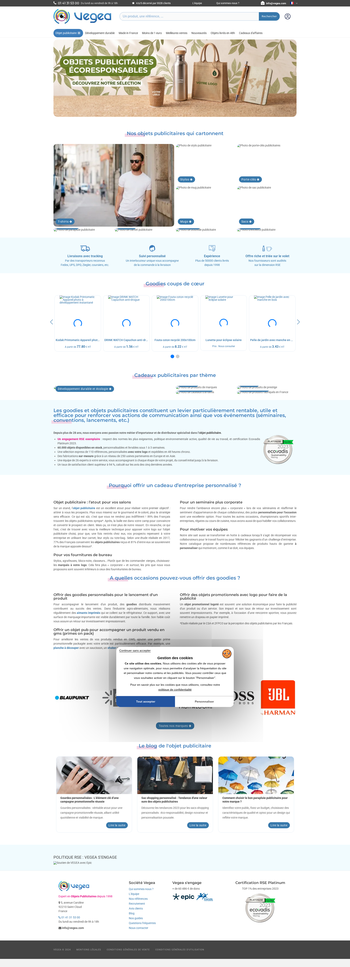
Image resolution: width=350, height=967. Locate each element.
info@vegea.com (276, 3)
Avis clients (136, 908)
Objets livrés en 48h (223, 33)
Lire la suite (117, 825)
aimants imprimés (88, 612)
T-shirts (63, 221)
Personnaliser (204, 701)
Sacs (245, 221)
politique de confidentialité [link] (175, 689)
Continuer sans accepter (135, 650)
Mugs (184, 221)
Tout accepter (145, 701)
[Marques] (205, 387)
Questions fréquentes (142, 923)
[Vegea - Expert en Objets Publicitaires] (82, 23)
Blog (131, 913)
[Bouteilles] (205, 229)
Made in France (128, 33)
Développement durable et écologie (83, 388)
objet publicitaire (84, 508)
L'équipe (197, 3)
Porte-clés (249, 179)
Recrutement (137, 903)
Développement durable (100, 33)
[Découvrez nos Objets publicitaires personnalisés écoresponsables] (175, 78)
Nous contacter (138, 928)
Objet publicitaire (66, 33)
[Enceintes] (267, 229)
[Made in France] (267, 392)
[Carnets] (144, 229)
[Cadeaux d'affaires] (205, 392)
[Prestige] (267, 387)
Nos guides (136, 918)
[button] (172, 356)
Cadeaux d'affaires (250, 33)
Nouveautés (199, 33)
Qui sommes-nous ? (227, 3)
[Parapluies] (83, 229)
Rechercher (269, 16)
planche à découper (66, 647)
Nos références (138, 898)
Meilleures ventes (176, 33)
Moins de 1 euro (152, 33)
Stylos (185, 179)
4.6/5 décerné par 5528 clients (153, 3)
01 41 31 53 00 (70, 917)
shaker (112, 647)
